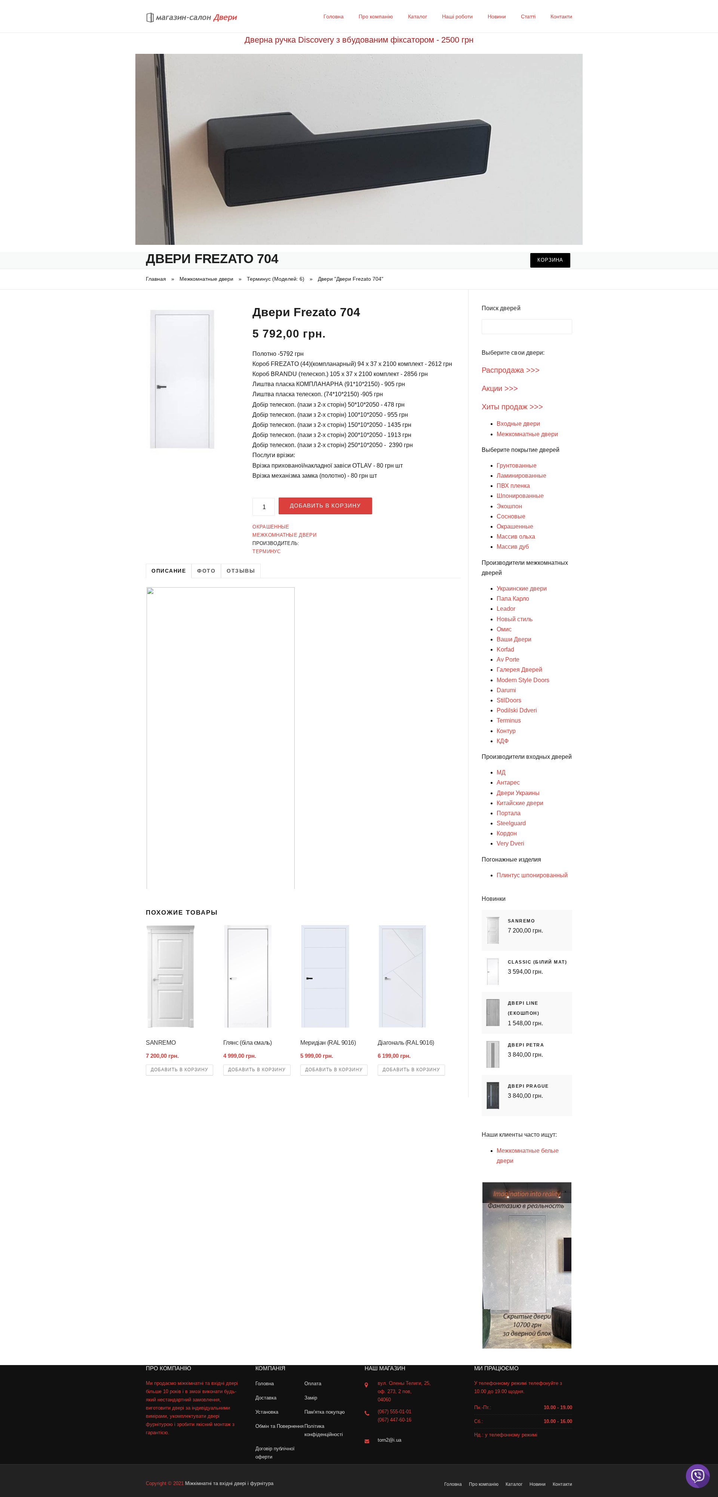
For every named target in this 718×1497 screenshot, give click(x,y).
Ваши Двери (514, 639)
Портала (509, 813)
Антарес (508, 782)
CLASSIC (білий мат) (537, 962)
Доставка (265, 1398)
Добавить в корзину (325, 505)
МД (501, 772)
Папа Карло (513, 598)
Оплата (312, 1383)
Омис (504, 629)
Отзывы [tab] (241, 571)
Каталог (417, 16)
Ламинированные (521, 475)
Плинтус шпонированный (532, 875)
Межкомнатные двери (206, 279)
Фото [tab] (206, 571)
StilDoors (509, 700)
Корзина (550, 260)
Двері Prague (528, 1086)
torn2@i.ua (389, 1440)
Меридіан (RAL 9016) (328, 1042)
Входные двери (518, 424)
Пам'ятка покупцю (324, 1412)
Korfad (505, 649)
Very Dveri (510, 843)
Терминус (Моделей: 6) (275, 279)
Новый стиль (515, 619)
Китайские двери (520, 803)
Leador (506, 609)
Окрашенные (270, 527)
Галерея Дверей (519, 669)
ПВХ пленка (513, 486)
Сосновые (511, 516)
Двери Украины (518, 793)
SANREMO (160, 1042)
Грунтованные (517, 465)
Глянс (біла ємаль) (247, 1042)
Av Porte (508, 659)
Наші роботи (457, 16)
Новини (497, 16)
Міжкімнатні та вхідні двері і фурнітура (229, 1483)
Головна (333, 16)
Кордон (507, 833)
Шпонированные (520, 496)
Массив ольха (516, 536)
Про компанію (376, 16)
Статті (528, 16)
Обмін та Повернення (279, 1426)
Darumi (506, 690)
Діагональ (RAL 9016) (406, 1042)
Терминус (266, 551)
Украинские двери (522, 588)
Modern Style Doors (523, 680)
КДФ (503, 741)
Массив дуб (513, 546)
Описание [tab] (168, 571)
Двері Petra (526, 1045)
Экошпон (509, 506)
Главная (156, 279)
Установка (266, 1412)
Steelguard (511, 823)
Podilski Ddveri (517, 710)
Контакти (561, 16)
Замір (310, 1398)
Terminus (509, 720)
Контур (506, 731)
